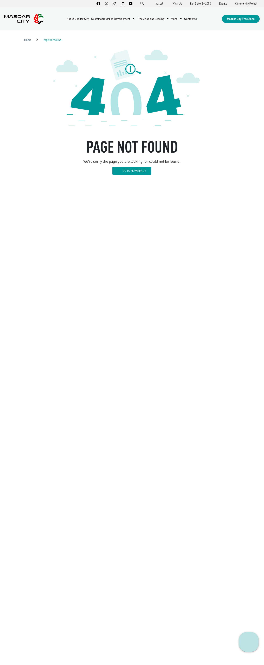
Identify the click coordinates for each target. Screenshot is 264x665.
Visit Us (177, 3)
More (174, 18)
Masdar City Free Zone (241, 18)
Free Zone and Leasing (151, 18)
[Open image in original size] (24, 19)
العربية (160, 3)
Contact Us (191, 18)
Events (223, 3)
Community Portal (246, 3)
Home (27, 39)
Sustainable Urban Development (111, 18)
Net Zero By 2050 (200, 3)
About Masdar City (78, 18)
